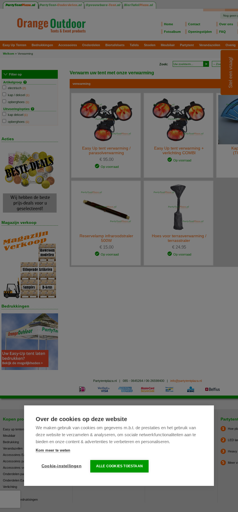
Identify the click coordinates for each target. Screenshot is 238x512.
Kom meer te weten (53, 450)
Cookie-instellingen (62, 466)
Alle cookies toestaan (119, 466)
